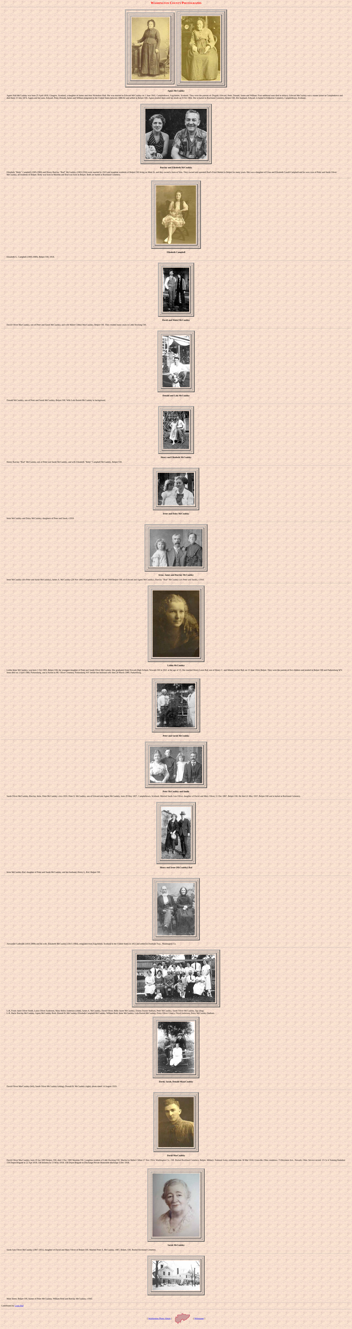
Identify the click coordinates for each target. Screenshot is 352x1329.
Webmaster (199, 1318)
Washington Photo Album (159, 1318)
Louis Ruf (19, 1306)
